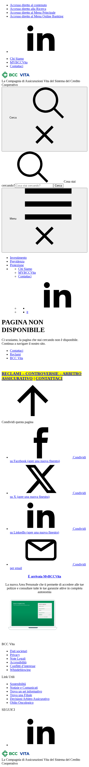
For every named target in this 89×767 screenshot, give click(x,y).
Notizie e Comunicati (24, 687)
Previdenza (17, 261)
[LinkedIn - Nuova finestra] (41, 51)
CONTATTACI (49, 378)
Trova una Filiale (21, 695)
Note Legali (17, 658)
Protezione (17, 265)
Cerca (58, 185)
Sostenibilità (18, 684)
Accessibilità (18, 662)
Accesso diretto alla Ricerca (28, 9)
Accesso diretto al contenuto (28, 5)
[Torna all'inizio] (33, 415)
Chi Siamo (17, 58)
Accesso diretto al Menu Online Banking (36, 16)
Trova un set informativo (26, 691)
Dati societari (18, 651)
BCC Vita (16, 358)
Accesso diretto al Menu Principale (32, 12)
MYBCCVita (19, 62)
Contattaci (16, 66)
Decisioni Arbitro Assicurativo (29, 699)
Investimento (18, 257)
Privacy (15, 655)
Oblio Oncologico (22, 702)
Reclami (15, 354)
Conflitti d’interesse (22, 666)
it (27, 312)
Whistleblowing (20, 670)
